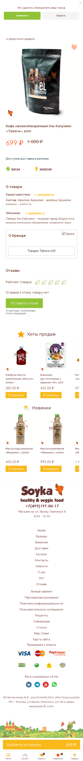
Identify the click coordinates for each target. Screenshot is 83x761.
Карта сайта (41, 639)
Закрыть (60, 15)
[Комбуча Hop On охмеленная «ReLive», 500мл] (21, 355)
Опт (41, 578)
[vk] (29, 684)
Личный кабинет (41, 591)
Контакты (41, 560)
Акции (41, 530)
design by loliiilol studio (16, 736)
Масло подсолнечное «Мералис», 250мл (20, 450)
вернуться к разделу (22, 38)
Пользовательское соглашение (41, 609)
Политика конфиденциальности (41, 603)
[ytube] (46, 684)
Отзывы (41, 584)
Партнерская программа (41, 597)
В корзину (16, 395)
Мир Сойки (41, 633)
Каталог (41, 554)
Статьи (41, 627)
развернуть (46, 194)
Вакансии (41, 542)
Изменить (22, 15)
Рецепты (41, 615)
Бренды (41, 536)
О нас (41, 572)
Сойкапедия (41, 621)
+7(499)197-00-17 (42, 506)
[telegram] (37, 684)
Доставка (41, 548)
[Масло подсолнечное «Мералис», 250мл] (21, 429)
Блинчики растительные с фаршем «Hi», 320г (51, 378)
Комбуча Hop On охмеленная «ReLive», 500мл (20, 378)
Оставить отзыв (24, 303)
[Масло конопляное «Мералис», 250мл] (56, 429)
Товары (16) (41, 251)
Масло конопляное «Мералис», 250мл (52, 450)
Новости (41, 566)
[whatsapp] (54, 684)
